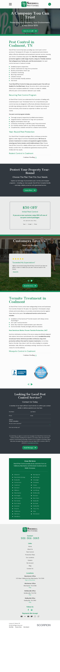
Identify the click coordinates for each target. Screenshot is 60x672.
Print (35, 224)
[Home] (30, 4)
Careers (30, 560)
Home (30, 546)
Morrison (35, 495)
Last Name (33, 411)
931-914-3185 (30, 538)
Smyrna (16, 508)
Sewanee (16, 506)
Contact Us (30, 568)
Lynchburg (36, 490)
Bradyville (17, 480)
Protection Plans (30, 555)
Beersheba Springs (19, 477)
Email (29, 224)
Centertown (17, 482)
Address (11, 419)
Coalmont (17, 485)
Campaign (36, 480)
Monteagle (17, 495)
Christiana (36, 482)
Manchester (17, 493)
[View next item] (32, 281)
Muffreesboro (18, 498)
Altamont (17, 474)
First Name (11, 411)
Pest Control (30, 552)
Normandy (17, 501)
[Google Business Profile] (32, 610)
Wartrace (17, 514)
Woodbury (17, 516)
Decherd (16, 488)
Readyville (36, 501)
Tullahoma (17, 511)
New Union (36, 498)
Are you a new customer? (15, 423)
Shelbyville (36, 506)
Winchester (36, 514)
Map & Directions (30, 580)
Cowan (35, 485)
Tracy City (36, 508)
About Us (30, 549)
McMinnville (36, 493)
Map (30, 587)
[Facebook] (28, 610)
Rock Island (17, 503)
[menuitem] (11, 627)
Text (24, 224)
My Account (30, 563)
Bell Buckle (36, 477)
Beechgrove (36, 474)
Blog (30, 566)
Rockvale (35, 503)
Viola (34, 511)
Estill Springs (36, 488)
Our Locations (30, 557)
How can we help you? (14, 427)
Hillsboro (16, 490)
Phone (10, 415)
